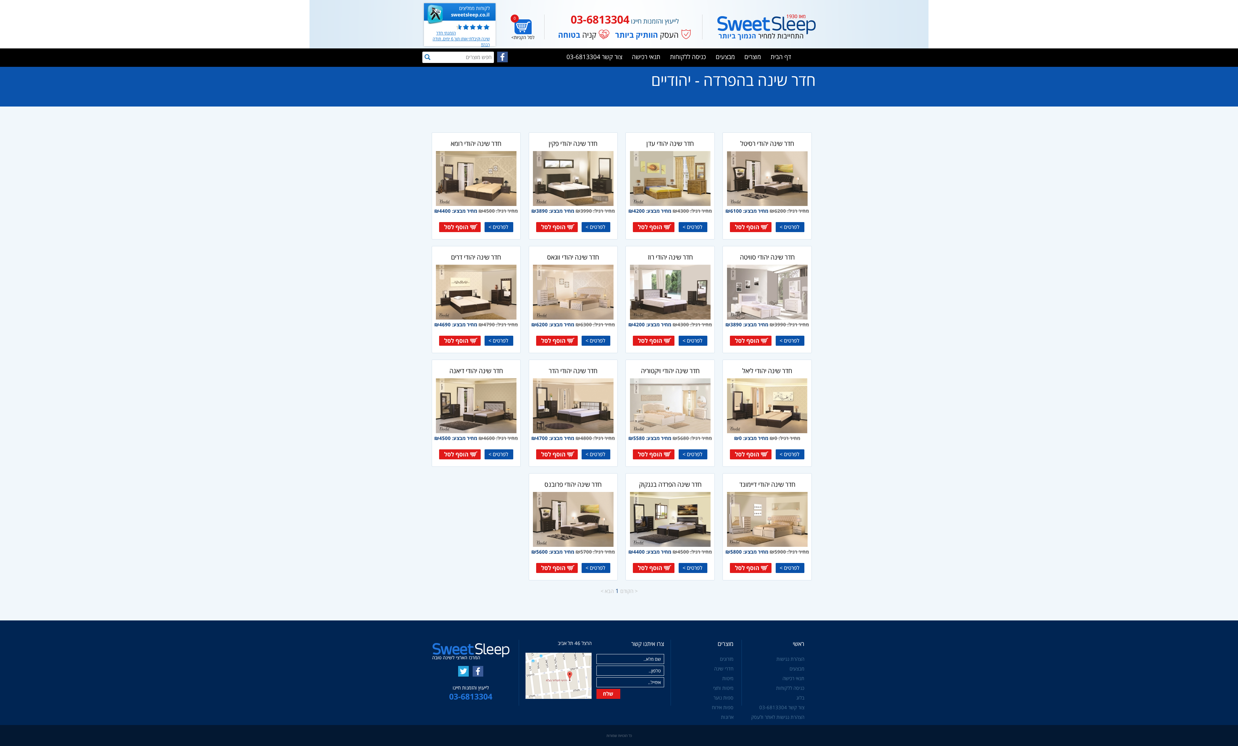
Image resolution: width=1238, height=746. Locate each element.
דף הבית (781, 57)
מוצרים (752, 57)
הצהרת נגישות (790, 659)
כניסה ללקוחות (688, 57)
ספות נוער (723, 697)
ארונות (727, 717)
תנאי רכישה (646, 57)
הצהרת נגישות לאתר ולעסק (777, 717)
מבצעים (725, 57)
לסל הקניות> (523, 37)
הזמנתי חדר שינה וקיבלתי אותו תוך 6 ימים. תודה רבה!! (461, 38)
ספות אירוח (722, 707)
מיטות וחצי (723, 688)
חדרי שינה (723, 668)
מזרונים (726, 659)
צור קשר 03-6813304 (594, 57)
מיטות (727, 678)
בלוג (800, 697)
